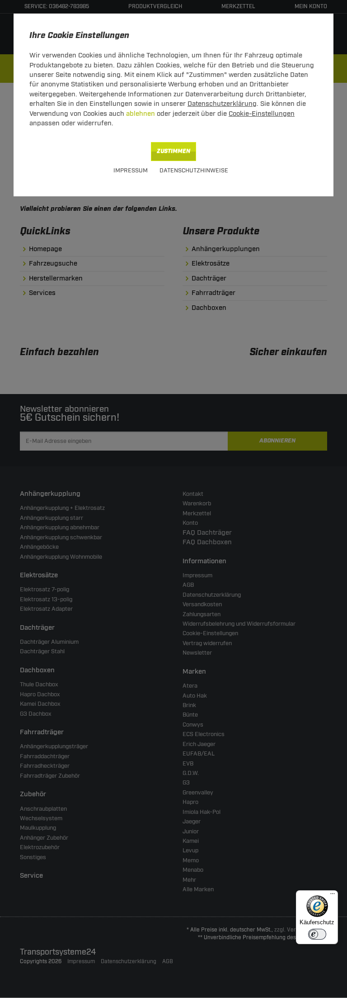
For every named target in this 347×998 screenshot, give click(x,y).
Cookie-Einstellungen (262, 113)
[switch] (317, 934)
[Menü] (332, 895)
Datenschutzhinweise (193, 170)
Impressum (130, 170)
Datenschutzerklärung (222, 104)
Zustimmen (173, 151)
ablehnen (140, 113)
